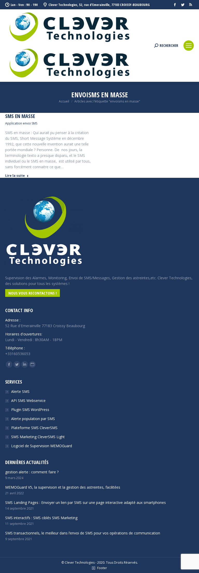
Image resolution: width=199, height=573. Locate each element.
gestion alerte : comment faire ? (32, 471)
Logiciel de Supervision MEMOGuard (41, 445)
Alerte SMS (20, 391)
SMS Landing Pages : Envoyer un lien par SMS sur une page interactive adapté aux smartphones (85, 502)
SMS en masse (20, 116)
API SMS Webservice (28, 400)
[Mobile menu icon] (188, 45)
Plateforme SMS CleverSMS (34, 427)
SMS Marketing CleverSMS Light (38, 436)
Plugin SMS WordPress (30, 409)
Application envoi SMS (21, 123)
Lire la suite (15, 176)
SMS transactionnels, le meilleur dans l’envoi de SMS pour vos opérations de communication (82, 533)
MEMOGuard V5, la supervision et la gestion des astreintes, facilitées (62, 487)
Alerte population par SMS (33, 418)
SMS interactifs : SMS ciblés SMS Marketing (41, 517)
